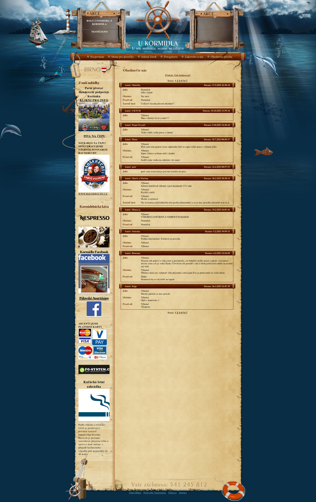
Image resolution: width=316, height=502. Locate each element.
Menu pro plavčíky (122, 56)
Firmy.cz (172, 492)
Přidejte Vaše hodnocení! (177, 75)
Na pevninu (97, 56)
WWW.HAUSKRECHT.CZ (93, 193)
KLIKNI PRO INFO (94, 100)
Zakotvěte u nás (194, 56)
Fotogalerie (171, 56)
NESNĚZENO (99, 31)
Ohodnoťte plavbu (221, 56)
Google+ (183, 492)
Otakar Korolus (181, 489)
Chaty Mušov (135, 492)
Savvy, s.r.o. (206, 489)
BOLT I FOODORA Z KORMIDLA (99, 22)
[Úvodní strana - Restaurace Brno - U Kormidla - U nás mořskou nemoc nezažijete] (158, 26)
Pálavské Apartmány (94, 298)
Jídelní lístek (149, 56)
